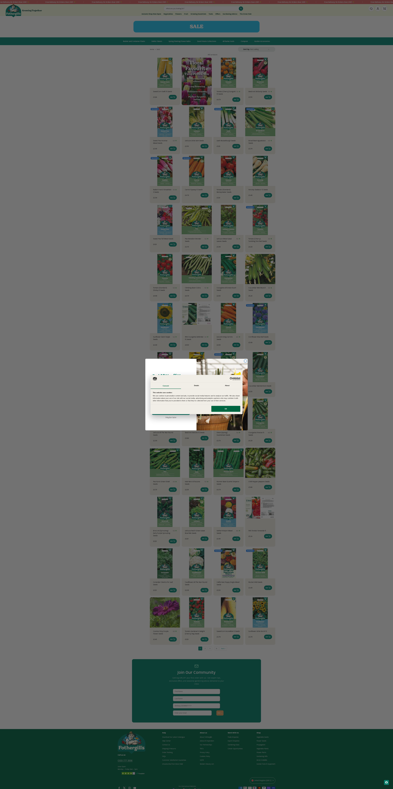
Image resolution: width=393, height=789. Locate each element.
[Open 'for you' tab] (386, 782)
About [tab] (227, 385)
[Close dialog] (245, 361)
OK (226, 409)
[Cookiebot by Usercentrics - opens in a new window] (231, 378)
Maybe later (170, 417)
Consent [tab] (166, 386)
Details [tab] (196, 385)
